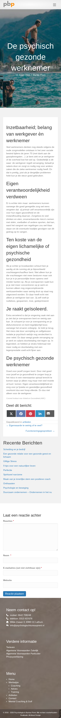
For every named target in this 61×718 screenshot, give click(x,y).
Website (7, 580)
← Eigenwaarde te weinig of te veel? (24, 425)
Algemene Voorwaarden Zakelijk (22, 650)
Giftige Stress (10, 461)
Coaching (15, 685)
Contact (12, 698)
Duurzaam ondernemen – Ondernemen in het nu (27, 492)
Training (15, 692)
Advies (14, 689)
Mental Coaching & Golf (20, 701)
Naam (7, 555)
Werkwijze (14, 682)
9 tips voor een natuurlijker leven (19, 465)
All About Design (34, 715)
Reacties (8, 521)
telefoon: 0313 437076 (21, 618)
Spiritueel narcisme (12, 474)
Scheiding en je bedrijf (14, 449)
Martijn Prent (39, 75)
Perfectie (7, 470)
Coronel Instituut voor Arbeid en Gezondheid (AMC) (25, 398)
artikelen (27, 422)
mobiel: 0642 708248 (20, 615)
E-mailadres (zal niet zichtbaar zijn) (22, 568)
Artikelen (13, 695)
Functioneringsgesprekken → (40, 431)
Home (12, 679)
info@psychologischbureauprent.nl (27, 625)
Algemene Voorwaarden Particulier (23, 653)
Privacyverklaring (14, 656)
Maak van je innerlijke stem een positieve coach (27, 479)
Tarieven (10, 647)
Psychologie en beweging (15, 488)
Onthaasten (9, 483)
